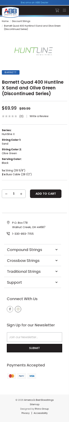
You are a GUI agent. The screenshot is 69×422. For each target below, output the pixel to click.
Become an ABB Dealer (34, 2)
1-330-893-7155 (23, 234)
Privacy (26, 413)
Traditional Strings (24, 271)
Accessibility (41, 413)
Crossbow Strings (23, 260)
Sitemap (34, 404)
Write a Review (39, 116)
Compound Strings (24, 249)
